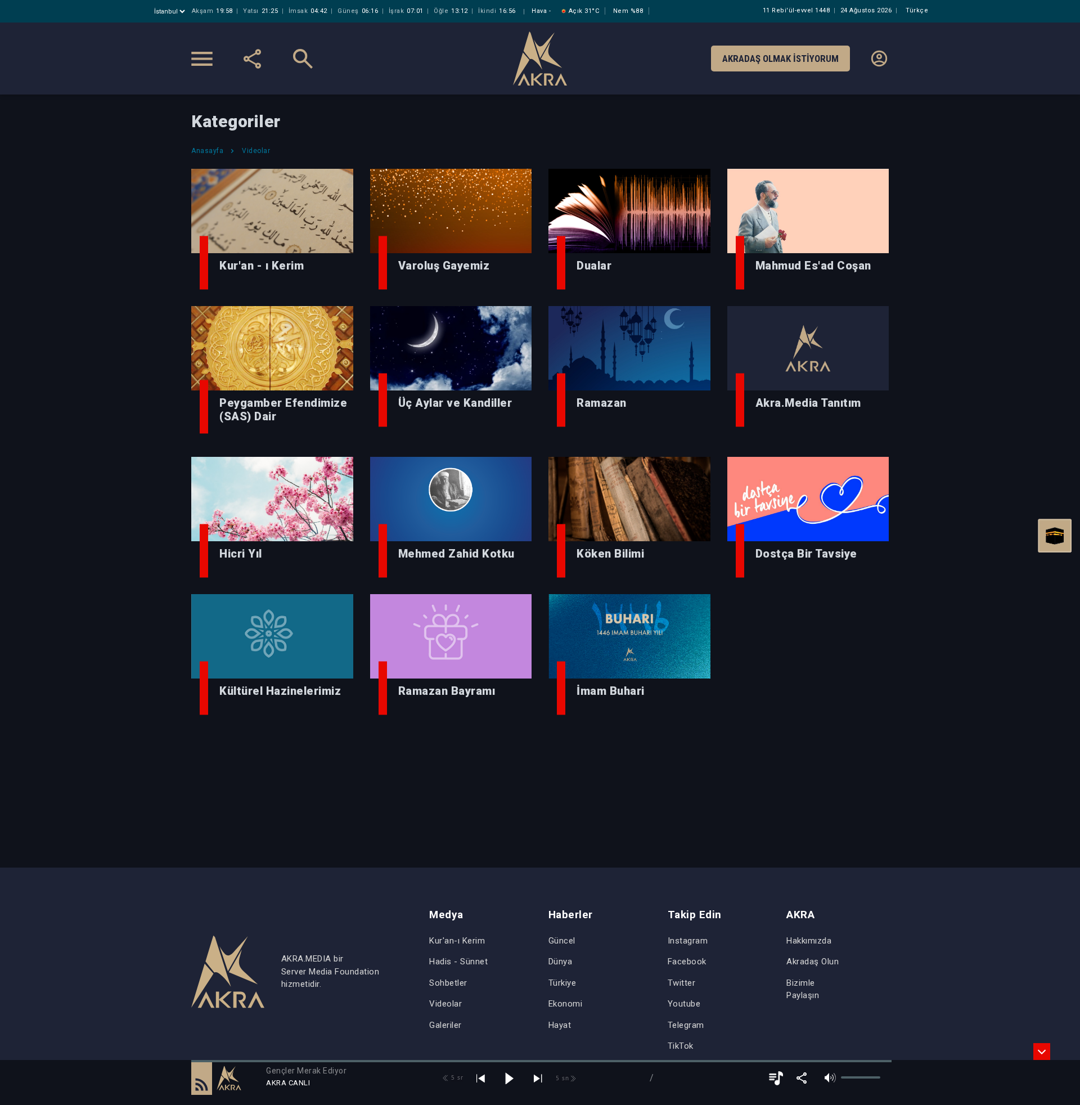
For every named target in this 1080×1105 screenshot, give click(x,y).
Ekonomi (565, 1004)
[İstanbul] (171, 11)
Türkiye (562, 983)
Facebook (687, 961)
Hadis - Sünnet (458, 961)
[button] (201, 1078)
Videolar (445, 1004)
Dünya (560, 961)
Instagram (688, 941)
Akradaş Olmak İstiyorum (780, 58)
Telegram (686, 1025)
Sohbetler (448, 983)
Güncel (561, 941)
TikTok (681, 1046)
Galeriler (445, 1025)
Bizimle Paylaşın (802, 989)
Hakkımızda (808, 941)
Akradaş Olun (812, 961)
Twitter (682, 983)
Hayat (560, 1025)
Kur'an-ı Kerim (457, 941)
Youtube (684, 1004)
